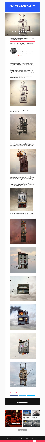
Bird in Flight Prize (28, 438)
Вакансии (11, 438)
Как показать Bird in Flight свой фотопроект (16, 392)
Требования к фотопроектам (21, 438)
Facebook (21, 55)
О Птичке (8, 438)
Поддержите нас (36, 438)
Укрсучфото (32, 438)
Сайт (18, 55)
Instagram (24, 41)
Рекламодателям (15, 438)
